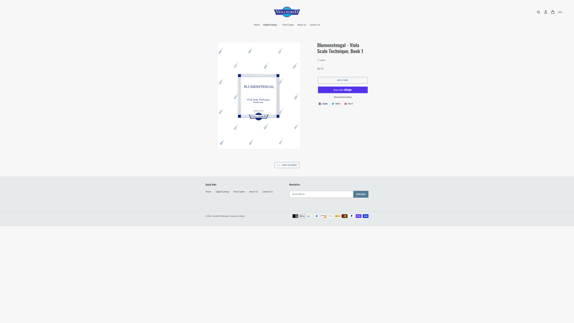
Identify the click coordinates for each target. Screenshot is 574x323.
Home (208, 191)
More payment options (343, 97)
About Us (253, 191)
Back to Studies (289, 165)
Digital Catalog (222, 191)
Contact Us (267, 191)
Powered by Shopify (237, 216)
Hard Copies (239, 191)
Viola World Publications (220, 216)
